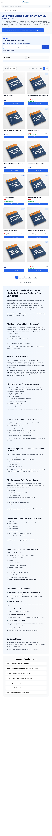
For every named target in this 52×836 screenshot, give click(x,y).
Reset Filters (26, 61)
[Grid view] (44, 68)
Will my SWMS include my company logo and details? (26, 678)
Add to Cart (15, 103)
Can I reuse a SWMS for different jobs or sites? (26, 688)
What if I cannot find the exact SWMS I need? (26, 692)
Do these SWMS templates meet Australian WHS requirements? (26, 668)
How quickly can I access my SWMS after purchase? (26, 683)
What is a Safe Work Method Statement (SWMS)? (26, 663)
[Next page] (39, 277)
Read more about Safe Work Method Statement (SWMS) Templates (23, 30)
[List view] (46, 68)
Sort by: (6, 68)
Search (45, 47)
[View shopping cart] (50, 2)
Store (10, 10)
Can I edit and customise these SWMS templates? (26, 673)
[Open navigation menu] (2, 2)
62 (35, 277)
